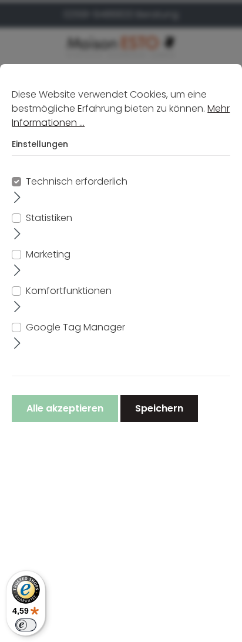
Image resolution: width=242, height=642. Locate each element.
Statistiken (49, 218)
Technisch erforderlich (76, 181)
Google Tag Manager (75, 327)
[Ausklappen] (17, 197)
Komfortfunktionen (69, 290)
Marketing (48, 254)
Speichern (159, 408)
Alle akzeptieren (64, 408)
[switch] (25, 624)
